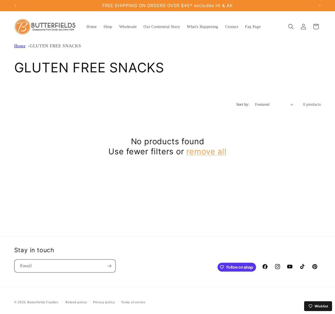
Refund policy (76, 302)
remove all (206, 151)
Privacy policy (104, 302)
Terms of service (133, 302)
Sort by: (243, 104)
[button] (291, 26)
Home (20, 45)
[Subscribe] (109, 266)
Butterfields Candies (42, 302)
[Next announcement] (319, 5)
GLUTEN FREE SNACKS (55, 45)
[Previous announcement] (15, 5)
